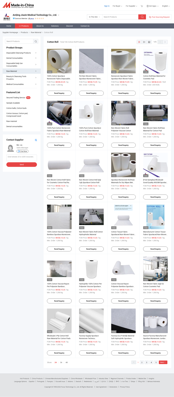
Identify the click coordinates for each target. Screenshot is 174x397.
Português (40, 381)
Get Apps (153, 6)
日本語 (111, 381)
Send (22, 164)
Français (50, 381)
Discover (69, 26)
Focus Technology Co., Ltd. (70, 387)
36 (61, 362)
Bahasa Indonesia (154, 381)
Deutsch (78, 381)
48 (67, 362)
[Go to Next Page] (165, 42)
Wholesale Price (90, 378)
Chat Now (23, 151)
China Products (37, 378)
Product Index (131, 378)
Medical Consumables (15, 84)
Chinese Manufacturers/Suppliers (56, 378)
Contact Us (85, 26)
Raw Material (11, 71)
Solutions (55, 26)
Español (31, 381)
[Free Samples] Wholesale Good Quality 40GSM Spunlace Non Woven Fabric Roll (155, 182)
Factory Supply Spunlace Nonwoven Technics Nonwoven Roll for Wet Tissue (91, 338)
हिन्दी (117, 381)
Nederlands (88, 381)
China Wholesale (76, 378)
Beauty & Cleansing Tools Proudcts (16, 77)
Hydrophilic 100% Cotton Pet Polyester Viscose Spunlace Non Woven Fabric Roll (90, 286)
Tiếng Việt (141, 381)
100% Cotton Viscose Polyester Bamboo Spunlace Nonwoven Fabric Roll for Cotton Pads (59, 234)
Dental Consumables (14, 58)
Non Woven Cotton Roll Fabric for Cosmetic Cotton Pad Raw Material (59, 182)
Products (25, 26)
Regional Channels (117, 378)
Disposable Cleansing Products (18, 53)
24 (56, 362)
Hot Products (24, 378)
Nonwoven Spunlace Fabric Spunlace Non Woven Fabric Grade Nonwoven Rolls (122, 78)
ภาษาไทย (124, 381)
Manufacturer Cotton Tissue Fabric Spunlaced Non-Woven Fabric (154, 234)
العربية (97, 381)
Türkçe (133, 381)
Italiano (70, 381)
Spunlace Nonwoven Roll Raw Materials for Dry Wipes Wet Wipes (123, 182)
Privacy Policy (125, 387)
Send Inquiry (59, 93)
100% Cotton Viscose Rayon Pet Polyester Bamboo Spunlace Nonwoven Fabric (58, 286)
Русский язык (60, 381)
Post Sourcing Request (161, 17)
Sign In (107, 6)
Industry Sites (103, 378)
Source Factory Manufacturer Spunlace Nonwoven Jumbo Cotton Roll (154, 338)
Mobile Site (142, 378)
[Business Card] (36, 140)
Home (8, 26)
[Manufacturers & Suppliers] (19, 5)
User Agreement (101, 387)
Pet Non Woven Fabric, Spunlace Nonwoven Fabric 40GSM (90, 78)
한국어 (103, 381)
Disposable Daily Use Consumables (14, 64)
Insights (151, 378)
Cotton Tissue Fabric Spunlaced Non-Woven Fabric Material (122, 234)
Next (162, 362)
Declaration (113, 387)
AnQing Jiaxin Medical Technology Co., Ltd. (35, 15)
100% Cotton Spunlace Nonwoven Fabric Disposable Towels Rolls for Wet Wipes (58, 78)
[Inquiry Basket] (142, 6)
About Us (40, 26)
